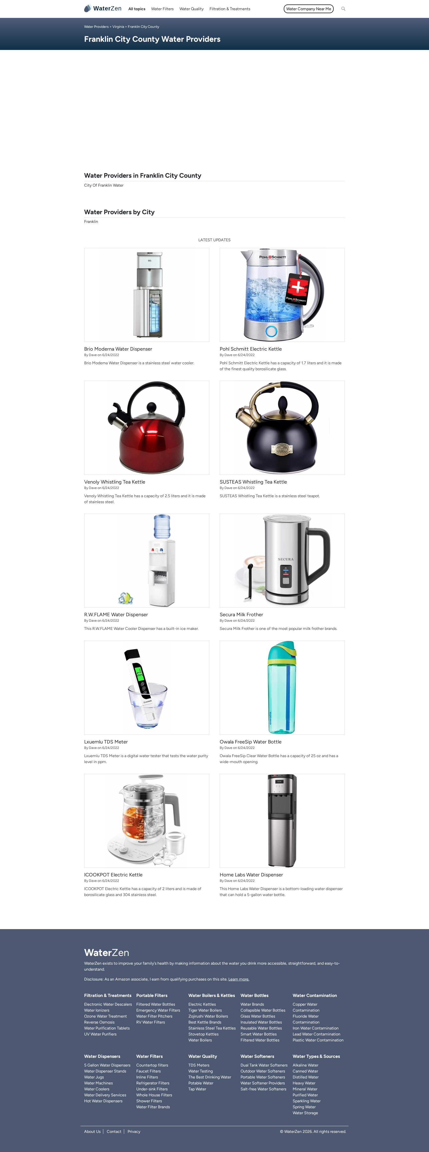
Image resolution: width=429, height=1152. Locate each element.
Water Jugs (94, 1077)
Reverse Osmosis (99, 1022)
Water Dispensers (102, 1056)
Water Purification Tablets (107, 1028)
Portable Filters (151, 995)
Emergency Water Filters (158, 1010)
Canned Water (305, 1071)
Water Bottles (254, 995)
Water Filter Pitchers (154, 1016)
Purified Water (305, 1095)
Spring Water (304, 1107)
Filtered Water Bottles (155, 1004)
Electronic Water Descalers (108, 1004)
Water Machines (98, 1083)
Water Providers (96, 27)
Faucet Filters (148, 1071)
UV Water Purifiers (100, 1034)
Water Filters (162, 8)
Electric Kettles (202, 1004)
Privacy (134, 1131)
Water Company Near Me (308, 8)
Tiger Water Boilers (205, 1010)
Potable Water (200, 1083)
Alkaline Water (305, 1065)
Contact (114, 1131)
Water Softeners (257, 1056)
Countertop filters (152, 1065)
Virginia (118, 27)
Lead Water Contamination (316, 1034)
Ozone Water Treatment (105, 1016)
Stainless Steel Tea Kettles (212, 1028)
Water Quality (191, 8)
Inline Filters (147, 1077)
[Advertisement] (214, 117)
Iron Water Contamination (316, 1028)
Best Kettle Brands (204, 1022)
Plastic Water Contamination (318, 1040)
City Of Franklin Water (103, 185)
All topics (136, 8)
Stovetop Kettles (203, 1034)
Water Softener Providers (263, 1083)
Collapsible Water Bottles (263, 1010)
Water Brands (252, 1004)
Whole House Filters (154, 1095)
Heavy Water (304, 1083)
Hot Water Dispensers (103, 1101)
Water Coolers (96, 1089)
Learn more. (238, 979)
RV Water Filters (150, 1022)
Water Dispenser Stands (105, 1071)
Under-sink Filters (152, 1089)
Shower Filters (149, 1101)
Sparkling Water (307, 1101)
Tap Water (197, 1089)
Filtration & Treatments (230, 8)
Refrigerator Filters (152, 1083)
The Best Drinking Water (209, 1077)
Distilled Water (306, 1077)
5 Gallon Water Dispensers (107, 1065)
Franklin (91, 221)
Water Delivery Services (105, 1095)
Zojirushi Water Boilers (208, 1016)
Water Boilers (200, 1040)
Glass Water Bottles (258, 1016)
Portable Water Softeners (263, 1077)
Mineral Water (305, 1089)
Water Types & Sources (316, 1056)
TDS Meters (198, 1065)
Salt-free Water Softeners (263, 1089)
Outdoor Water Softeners (263, 1071)
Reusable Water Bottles (261, 1028)
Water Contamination (315, 995)
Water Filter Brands (153, 1107)
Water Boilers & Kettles (211, 995)
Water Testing (200, 1071)
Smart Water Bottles (259, 1034)
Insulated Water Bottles (261, 1022)
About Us (92, 1131)
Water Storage (305, 1113)
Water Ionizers (96, 1010)
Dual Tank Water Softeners (264, 1065)
